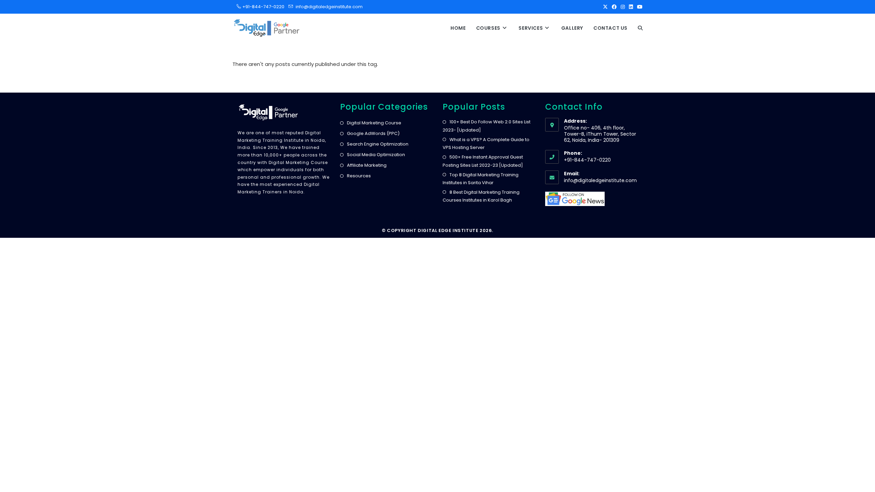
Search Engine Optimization (377, 144)
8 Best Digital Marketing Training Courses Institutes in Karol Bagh (481, 196)
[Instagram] (623, 6)
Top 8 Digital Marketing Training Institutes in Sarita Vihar (481, 179)
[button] (640, 28)
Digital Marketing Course (374, 123)
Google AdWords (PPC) (373, 133)
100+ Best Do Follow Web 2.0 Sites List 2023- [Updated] (486, 126)
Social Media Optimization (376, 154)
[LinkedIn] (631, 6)
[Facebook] (614, 6)
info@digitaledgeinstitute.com (329, 6)
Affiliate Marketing (367, 165)
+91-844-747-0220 (261, 6)
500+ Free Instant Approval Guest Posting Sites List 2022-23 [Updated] (483, 161)
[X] (605, 6)
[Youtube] (639, 6)
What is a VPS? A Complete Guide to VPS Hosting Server (486, 143)
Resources (359, 176)
